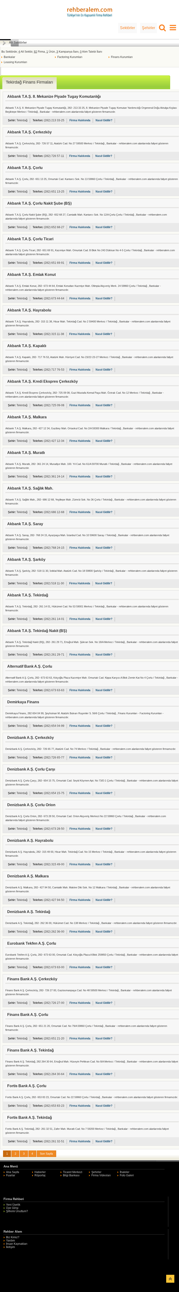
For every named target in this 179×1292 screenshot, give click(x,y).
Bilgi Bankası (71, 1175)
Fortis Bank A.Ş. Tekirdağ (29, 1118)
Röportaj (39, 1175)
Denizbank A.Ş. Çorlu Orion (31, 805)
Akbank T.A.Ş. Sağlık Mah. (30, 488)
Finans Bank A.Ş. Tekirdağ (30, 1050)
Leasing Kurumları (15, 62)
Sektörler (127, 28)
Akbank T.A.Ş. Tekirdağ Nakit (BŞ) (37, 631)
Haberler (40, 1172)
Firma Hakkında (79, 120)
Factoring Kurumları (69, 57)
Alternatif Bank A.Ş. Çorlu (29, 666)
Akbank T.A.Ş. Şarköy (26, 559)
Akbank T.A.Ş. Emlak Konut (31, 275)
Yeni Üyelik (13, 1204)
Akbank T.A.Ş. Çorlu (25, 168)
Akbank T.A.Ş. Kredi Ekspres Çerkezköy (42, 381)
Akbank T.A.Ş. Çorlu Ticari (30, 239)
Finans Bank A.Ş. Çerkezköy (32, 979)
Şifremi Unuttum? (17, 1211)
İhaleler (124, 1172)
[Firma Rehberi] (89, 11)
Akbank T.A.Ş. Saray (25, 524)
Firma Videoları (101, 1175)
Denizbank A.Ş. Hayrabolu (30, 840)
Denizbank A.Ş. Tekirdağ (28, 912)
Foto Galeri (127, 1175)
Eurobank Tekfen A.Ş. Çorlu (31, 943)
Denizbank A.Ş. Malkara (28, 876)
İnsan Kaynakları (16, 1243)
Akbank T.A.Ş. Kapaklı (26, 346)
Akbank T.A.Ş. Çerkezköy (29, 132)
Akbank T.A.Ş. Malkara (27, 417)
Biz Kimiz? (12, 1237)
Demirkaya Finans (23, 702)
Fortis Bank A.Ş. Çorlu (26, 1086)
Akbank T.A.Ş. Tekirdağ (27, 595)
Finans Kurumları (122, 57)
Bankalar (9, 57)
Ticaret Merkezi (72, 1172)
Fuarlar (10, 1175)
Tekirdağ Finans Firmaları (29, 82)
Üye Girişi (12, 1208)
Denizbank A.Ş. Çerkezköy (30, 738)
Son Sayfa (46, 1153)
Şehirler (148, 28)
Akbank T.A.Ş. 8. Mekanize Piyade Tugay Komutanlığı (54, 96)
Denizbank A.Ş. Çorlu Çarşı (31, 769)
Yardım (10, 1240)
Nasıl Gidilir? (104, 120)
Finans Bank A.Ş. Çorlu (27, 1015)
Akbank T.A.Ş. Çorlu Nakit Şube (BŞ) (39, 203)
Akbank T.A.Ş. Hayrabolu (29, 310)
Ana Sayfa (12, 1172)
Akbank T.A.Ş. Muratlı (26, 453)
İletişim (10, 1247)
